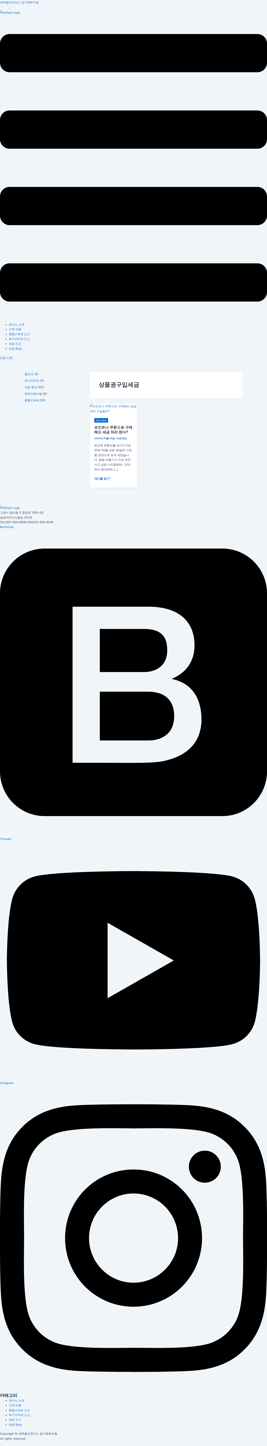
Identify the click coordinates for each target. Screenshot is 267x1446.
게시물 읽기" (102, 478)
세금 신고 (15, 343)
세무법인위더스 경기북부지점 (19, 2)
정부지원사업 (33, 393)
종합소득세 (32, 400)
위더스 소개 (16, 324)
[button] (133, 168)
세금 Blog (15, 348)
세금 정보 (31, 387)
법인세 (29, 374)
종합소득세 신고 (19, 334)
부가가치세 (32, 380)
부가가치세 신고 (19, 339)
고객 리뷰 (15, 329)
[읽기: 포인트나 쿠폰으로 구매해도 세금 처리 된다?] (113, 408)
